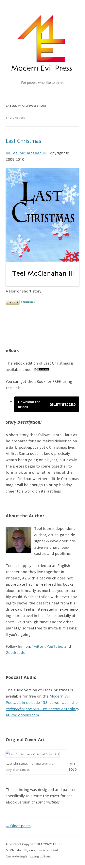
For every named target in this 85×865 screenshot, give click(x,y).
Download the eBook (29, 404)
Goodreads (15, 652)
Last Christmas (23, 140)
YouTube (54, 646)
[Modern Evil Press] (42, 43)
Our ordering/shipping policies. (28, 856)
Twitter (38, 646)
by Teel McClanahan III (26, 152)
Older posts (18, 825)
